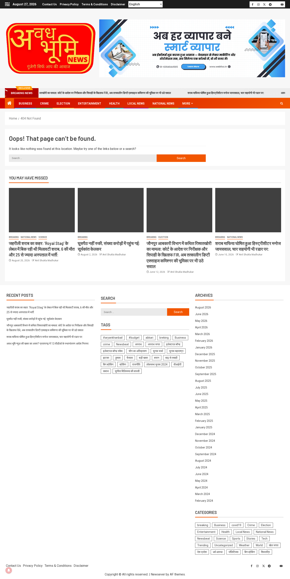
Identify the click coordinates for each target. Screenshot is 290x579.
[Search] (281, 103)
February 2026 (204, 340)
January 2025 (203, 427)
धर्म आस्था (218, 552)
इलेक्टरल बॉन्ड (173, 344)
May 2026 (201, 320)
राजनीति (136, 364)
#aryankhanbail (113, 337)
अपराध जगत (154, 344)
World (259, 545)
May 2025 (201, 400)
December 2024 (205, 434)
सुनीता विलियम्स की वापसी (127, 371)
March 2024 (202, 494)
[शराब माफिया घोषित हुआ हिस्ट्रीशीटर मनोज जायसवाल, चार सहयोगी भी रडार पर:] (248, 210)
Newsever (158, 574)
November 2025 (205, 360)
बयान (156, 357)
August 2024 (203, 460)
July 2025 (201, 387)
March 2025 (202, 414)
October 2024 (203, 447)
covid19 (236, 525)
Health (114, 103)
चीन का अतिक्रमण (138, 351)
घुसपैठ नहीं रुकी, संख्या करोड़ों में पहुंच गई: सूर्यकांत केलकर (34, 318)
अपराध (138, 344)
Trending (202, 545)
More (186, 103)
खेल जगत (273, 545)
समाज (106, 371)
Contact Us (49, 4)
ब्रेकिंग (123, 364)
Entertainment (89, 103)
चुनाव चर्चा (158, 351)
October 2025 (203, 367)
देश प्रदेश (202, 552)
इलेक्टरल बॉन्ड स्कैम (113, 351)
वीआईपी (177, 364)
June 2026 (201, 314)
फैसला (130, 357)
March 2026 (202, 334)
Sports (236, 538)
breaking (14, 237)
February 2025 (204, 420)
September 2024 (205, 454)
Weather (244, 545)
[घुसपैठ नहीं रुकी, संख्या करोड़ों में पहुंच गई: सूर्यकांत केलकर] (111, 210)
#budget (134, 337)
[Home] (9, 103)
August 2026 (203, 307)
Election (63, 103)
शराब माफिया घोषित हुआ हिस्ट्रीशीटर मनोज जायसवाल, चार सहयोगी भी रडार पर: (213, 92)
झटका (106, 357)
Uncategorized (223, 545)
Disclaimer (118, 4)
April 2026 (201, 327)
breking (164, 337)
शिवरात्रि (265, 552)
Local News (136, 103)
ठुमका (118, 357)
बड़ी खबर (143, 357)
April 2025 (201, 407)
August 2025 (203, 380)
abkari (149, 337)
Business (25, 103)
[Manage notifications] (9, 570)
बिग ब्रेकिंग (108, 364)
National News (163, 103)
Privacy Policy (69, 4)
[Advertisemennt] (192, 48)
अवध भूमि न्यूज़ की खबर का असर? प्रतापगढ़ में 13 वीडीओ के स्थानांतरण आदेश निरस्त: (48, 343)
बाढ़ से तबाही (171, 357)
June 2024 (201, 474)
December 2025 (205, 354)
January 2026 (203, 347)
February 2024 (204, 500)
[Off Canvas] (7, 4)
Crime (44, 103)
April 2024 (201, 487)
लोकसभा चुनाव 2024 (156, 364)
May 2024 (201, 480)
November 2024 (205, 440)
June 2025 (201, 394)
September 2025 (205, 374)
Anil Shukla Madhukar (46, 260)
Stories (250, 538)
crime (106, 344)
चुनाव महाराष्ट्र (176, 351)
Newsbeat (122, 344)
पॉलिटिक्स (233, 552)
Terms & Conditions (94, 4)
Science (42, 237)
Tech (264, 538)
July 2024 (201, 467)
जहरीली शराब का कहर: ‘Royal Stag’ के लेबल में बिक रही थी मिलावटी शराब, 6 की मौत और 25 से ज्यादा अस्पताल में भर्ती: (42, 249)
